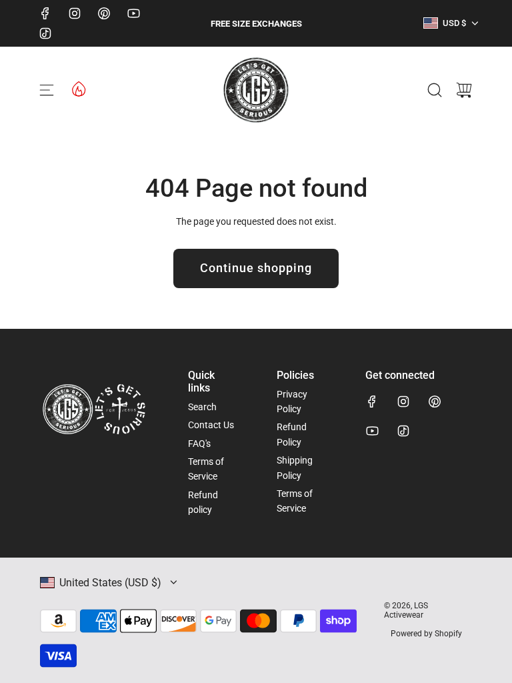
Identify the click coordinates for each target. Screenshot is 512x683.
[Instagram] (74, 13)
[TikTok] (45, 33)
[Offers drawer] (78, 88)
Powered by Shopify (426, 633)
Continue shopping (256, 268)
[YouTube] (133, 13)
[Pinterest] (104, 13)
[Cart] (464, 90)
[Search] (434, 90)
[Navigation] (46, 90)
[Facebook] (45, 13)
